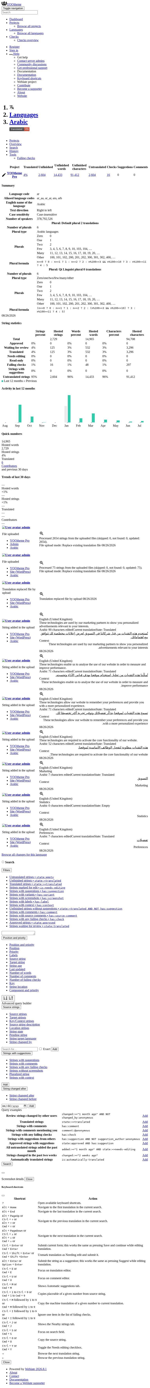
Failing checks (26, 158)
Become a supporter (29, 88)
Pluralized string (19, 1074)
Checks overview (28, 40)
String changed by (20, 1042)
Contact (14, 1376)
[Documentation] (3, 862)
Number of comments (22, 976)
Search (13, 147)
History (14, 151)
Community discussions (31, 64)
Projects (14, 140)
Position (14, 948)
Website (22, 95)
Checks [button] (14, 36)
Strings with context (21, 1077)
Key (12, 983)
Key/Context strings (21, 1021)
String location (18, 986)
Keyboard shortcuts (29, 78)
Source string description (24, 1024)
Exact (46, 1049)
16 (108, 174)
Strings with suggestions (24, 1060)
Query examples (12, 1110)
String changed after (21, 1095)
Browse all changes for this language (24, 854)
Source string (17, 958)
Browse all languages (30, 33)
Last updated (17, 969)
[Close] (3, 1172)
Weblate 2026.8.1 (36, 1369)
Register (14, 46)
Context (44, 640)
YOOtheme (14, 4)
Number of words (20, 972)
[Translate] (4, 175)
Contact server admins (31, 60)
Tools (12, 154)
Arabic (18, 121)
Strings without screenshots (26, 1070)
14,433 (58, 174)
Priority (14, 951)
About (21, 92)
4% (25, 174)
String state (16, 1031)
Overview (15, 144)
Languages (23, 114)
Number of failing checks (25, 979)
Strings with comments (23, 1063)
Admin (14, 544)
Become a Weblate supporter (27, 1383)
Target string (17, 962)
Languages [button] (16, 29)
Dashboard (16, 19)
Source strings (18, 1014)
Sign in (13, 50)
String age (15, 965)
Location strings (19, 1028)
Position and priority (21, 944)
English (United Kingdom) (55, 619)
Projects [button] (14, 22)
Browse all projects (29, 26)
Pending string (18, 1035)
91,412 (75, 174)
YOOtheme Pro (14, 174)
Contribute (23, 85)
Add (55, 1049)
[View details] (41, 534)
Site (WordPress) (20, 571)
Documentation (26, 74)
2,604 (42, 174)
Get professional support (32, 67)
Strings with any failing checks (28, 1067)
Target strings (17, 1017)
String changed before (23, 1099)
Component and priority (24, 990)
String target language (22, 1038)
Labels (13, 955)
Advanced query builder (16, 1003)
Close (29, 1179)
